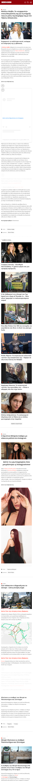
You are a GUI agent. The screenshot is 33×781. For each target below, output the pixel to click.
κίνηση (16, 723)
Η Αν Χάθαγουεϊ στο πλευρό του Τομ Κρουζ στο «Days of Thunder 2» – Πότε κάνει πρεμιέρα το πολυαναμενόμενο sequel (15, 297)
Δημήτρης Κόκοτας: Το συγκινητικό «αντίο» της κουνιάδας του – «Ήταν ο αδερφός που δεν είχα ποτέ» (15, 387)
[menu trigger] (31, 2)
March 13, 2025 (26, 690)
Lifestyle (4, 9)
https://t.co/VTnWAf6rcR (17, 686)
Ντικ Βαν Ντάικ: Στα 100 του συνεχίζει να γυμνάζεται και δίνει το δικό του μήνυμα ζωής (16, 328)
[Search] (28, 2)
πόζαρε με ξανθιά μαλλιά (10, 468)
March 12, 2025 (19, 187)
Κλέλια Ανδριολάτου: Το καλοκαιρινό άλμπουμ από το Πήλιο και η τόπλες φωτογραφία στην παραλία (14, 417)
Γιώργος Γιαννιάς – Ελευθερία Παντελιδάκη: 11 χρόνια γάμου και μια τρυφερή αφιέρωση (15, 266)
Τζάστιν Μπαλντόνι (20, 50)
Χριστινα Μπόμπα (12, 569)
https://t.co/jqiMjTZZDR (14, 183)
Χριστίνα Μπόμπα (12, 470)
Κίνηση (3, 661)
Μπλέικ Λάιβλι (11, 229)
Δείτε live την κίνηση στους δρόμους (14, 611)
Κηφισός (10, 723)
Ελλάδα (10, 261)
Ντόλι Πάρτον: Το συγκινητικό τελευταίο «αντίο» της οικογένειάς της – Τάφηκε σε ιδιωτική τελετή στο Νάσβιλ (16, 358)
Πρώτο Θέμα (11, 232)
